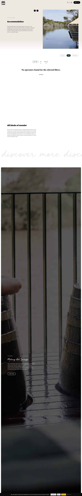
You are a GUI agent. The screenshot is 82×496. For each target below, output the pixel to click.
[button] (35, 11)
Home (8, 17)
